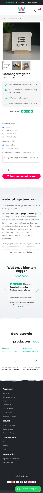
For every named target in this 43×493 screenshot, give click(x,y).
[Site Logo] (21, 10)
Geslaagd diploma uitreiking (10, 367)
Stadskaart (6, 393)
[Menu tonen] (3, 10)
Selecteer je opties (16, 361)
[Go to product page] (11, 356)
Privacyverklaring (8, 462)
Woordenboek (8, 408)
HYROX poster (8, 412)
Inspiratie (6, 446)
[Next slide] (37, 41)
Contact (5, 449)
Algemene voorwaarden (11, 459)
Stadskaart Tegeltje (9, 416)
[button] (34, 10)
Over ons (6, 442)
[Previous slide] (5, 41)
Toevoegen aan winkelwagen (23, 176)
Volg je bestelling (8, 433)
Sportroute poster (9, 397)
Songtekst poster (9, 401)
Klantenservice (8, 429)
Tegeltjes (5, 18)
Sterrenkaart (7, 405)
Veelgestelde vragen (9, 425)
